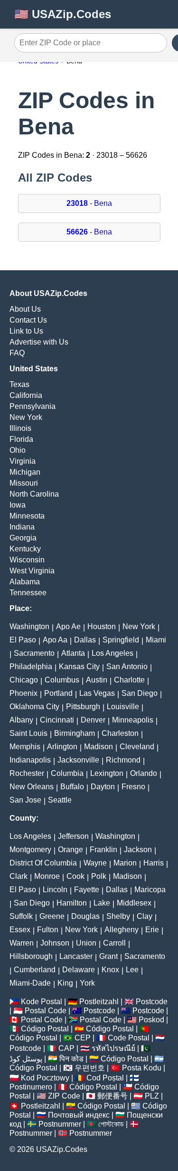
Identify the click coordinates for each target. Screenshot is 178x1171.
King (65, 983)
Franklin (103, 849)
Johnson (54, 943)
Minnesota (27, 516)
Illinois (20, 428)
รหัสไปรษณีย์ (113, 1048)
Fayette (86, 890)
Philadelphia (30, 666)
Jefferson (73, 836)
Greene (52, 916)
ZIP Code (64, 1096)
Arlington (62, 747)
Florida (21, 439)
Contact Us (28, 320)
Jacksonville (78, 760)
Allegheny (121, 930)
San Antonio (127, 666)
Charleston (120, 733)
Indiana (22, 527)
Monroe (47, 876)
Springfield (121, 640)
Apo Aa (55, 640)
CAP (66, 1048)
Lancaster (76, 956)
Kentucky (25, 549)
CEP (83, 1038)
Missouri (23, 483)
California (25, 395)
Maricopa (150, 890)
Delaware (78, 970)
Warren (21, 943)
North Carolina (34, 494)
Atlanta (73, 653)
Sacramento (34, 653)
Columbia (67, 773)
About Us (25, 309)
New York (25, 417)
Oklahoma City (34, 707)
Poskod (151, 1020)
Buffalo (72, 787)
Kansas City (79, 666)
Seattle (60, 800)
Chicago (23, 680)
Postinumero (30, 1087)
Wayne (95, 863)
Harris (153, 863)
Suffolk (21, 916)
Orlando (143, 773)
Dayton (103, 787)
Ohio (17, 450)
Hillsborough (31, 956)
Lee (132, 970)
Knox (110, 970)
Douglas (85, 916)
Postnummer (59, 1124)
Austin (96, 680)
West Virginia (32, 571)
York (87, 983)
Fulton (47, 930)
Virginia (22, 461)
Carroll (114, 943)
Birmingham (74, 733)
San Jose (25, 800)
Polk (98, 876)
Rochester (26, 773)
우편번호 (90, 1068)
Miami (156, 640)
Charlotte (129, 680)
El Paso (22, 640)
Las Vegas (97, 693)
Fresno (133, 787)
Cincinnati (57, 720)
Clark (18, 876)
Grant (108, 956)
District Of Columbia (43, 863)
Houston (101, 626)
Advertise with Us (38, 342)
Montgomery (30, 849)
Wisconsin (27, 560)
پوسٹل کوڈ (25, 1059)
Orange (70, 849)
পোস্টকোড (111, 1124)
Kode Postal (41, 1002)
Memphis (24, 747)
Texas (19, 384)
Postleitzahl (99, 1002)
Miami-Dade (30, 983)
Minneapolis (132, 720)
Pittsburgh (83, 707)
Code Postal (129, 1038)
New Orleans (31, 787)
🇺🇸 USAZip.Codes (62, 14)
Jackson (138, 849)
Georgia (23, 538)
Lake (102, 903)
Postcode (152, 1002)
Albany (21, 720)
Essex (19, 930)
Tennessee (28, 593)
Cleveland (137, 747)
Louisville (123, 707)
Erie (152, 930)
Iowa (17, 505)
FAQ (17, 353)
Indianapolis (30, 760)
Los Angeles (112, 653)
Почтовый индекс (79, 1115)
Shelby (118, 916)
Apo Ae (68, 626)
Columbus (62, 680)
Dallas (85, 640)
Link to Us (26, 331)
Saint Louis (28, 733)
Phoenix (23, 693)
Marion (125, 863)
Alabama (24, 582)
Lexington (106, 773)
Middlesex (134, 903)
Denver (93, 720)
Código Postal (45, 1029)
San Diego (140, 693)
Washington (29, 626)
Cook (75, 876)
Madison (98, 747)
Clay (144, 916)
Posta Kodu (141, 1068)
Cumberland (35, 970)
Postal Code (45, 1011)
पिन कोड (71, 1059)
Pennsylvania (32, 406)
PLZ (152, 1096)
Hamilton (71, 903)
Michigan (24, 472)
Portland (58, 693)
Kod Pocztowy (45, 1078)
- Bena (89, 203)
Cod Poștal (105, 1078)
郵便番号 (112, 1096)
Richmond (123, 760)
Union (86, 943)
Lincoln (55, 890)
